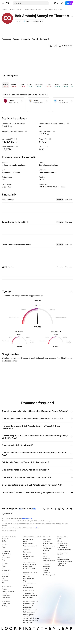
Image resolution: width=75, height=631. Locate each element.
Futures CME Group (29, 564)
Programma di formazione (61, 564)
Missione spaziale (28, 578)
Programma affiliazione (64, 561)
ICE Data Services (27, 518)
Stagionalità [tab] (44, 39)
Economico (5, 576)
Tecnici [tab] (35, 39)
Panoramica (27, 552)
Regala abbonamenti (30, 546)
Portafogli (5, 589)
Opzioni (4, 593)
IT (57, 3)
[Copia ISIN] (59, 187)
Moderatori (46, 550)
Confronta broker (28, 556)
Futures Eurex (27, 566)
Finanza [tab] (16, 39)
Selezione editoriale (49, 560)
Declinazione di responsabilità (28, 606)
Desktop (4, 606)
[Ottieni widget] (55, 45)
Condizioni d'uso (28, 604)
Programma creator (49, 546)
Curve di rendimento (8, 591)
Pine (3, 560)
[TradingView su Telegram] (63, 508)
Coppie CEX (6, 555)
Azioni (4, 547)
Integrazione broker (63, 559)
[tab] (59, 199)
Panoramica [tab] (6, 39)
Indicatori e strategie (46, 567)
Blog (24, 581)
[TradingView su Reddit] (71, 508)
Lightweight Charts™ (63, 545)
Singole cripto (6, 553)
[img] (40, 21)
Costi (25, 541)
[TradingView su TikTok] (67, 508)
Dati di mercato (28, 544)
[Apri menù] (3, 3)
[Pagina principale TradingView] (7, 3)
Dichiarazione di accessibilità (28, 615)
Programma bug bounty (31, 620)
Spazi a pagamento (49, 575)
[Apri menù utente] (62, 3)
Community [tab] (25, 39)
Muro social (46, 541)
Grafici (4, 541)
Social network (47, 539)
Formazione (46, 558)
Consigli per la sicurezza (31, 618)
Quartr (38, 528)
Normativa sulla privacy (30, 610)
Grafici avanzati (62, 547)
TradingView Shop (29, 593)
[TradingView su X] (43, 508)
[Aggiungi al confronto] (22, 101)
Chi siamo (26, 576)
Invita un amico (48, 544)
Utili (3, 578)
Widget (59, 541)
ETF (3, 549)
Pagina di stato (28, 622)
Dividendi (5, 581)
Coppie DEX (6, 558)
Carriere (25, 585)
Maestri (45, 570)
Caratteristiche (28, 539)
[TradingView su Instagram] (55, 508)
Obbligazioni (6, 551)
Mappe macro (6, 595)
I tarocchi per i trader (30, 595)
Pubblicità (60, 557)
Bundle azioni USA (29, 569)
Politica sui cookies (29, 612)
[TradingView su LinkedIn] (59, 508)
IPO (3, 583)
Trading (45, 556)
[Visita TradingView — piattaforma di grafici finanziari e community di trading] (10, 75)
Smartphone (6, 604)
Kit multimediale (28, 587)
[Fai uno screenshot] (50, 45)
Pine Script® (6, 597)
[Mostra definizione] (24, 124)
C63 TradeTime (28, 597)
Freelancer (46, 573)
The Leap (26, 558)
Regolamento (47, 548)
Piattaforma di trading (64, 549)
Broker (25, 554)
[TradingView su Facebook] (47, 508)
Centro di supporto (29, 583)
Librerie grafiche (62, 543)
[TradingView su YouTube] (51, 508)
